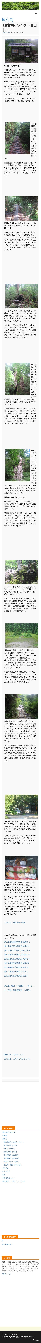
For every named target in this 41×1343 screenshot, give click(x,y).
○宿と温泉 (5, 1168)
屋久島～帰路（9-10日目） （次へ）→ (19, 986)
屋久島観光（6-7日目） (12, 1158)
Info (9, 32)
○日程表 (4, 1135)
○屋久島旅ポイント (8, 1178)
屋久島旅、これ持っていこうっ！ (17, 1058)
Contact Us (5, 1334)
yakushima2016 (7, 1244)
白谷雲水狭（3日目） (11, 1152)
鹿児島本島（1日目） (11, 1145)
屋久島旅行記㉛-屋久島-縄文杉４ (17, 954)
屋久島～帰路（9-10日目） (13, 1165)
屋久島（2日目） (9, 1148)
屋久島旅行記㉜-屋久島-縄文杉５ (17, 958)
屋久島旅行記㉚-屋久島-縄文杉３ (17, 950)
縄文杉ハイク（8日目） (12, 1161)
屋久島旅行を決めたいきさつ (14, 1142)
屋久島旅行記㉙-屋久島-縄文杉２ (17, 946)
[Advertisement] (21, 266)
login (37, 1340)
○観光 (4, 1174)
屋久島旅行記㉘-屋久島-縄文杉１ (17, 942)
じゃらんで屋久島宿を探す (14, 922)
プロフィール (6, 1274)
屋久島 (5, 32)
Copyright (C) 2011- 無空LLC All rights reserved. (18, 1337)
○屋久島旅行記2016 (8, 1132)
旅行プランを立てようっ (14, 1054)
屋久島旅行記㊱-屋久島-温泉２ (16, 975)
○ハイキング (6, 1171)
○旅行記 (4, 1139)
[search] (33, 1340)
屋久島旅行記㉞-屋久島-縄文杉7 (16, 967)
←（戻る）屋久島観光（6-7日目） (17, 990)
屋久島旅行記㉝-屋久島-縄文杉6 (16, 963)
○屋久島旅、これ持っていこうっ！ (13, 1181)
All (2, 1241)
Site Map (14, 1334)
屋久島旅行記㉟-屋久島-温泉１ (16, 971)
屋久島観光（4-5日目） (12, 1155)
